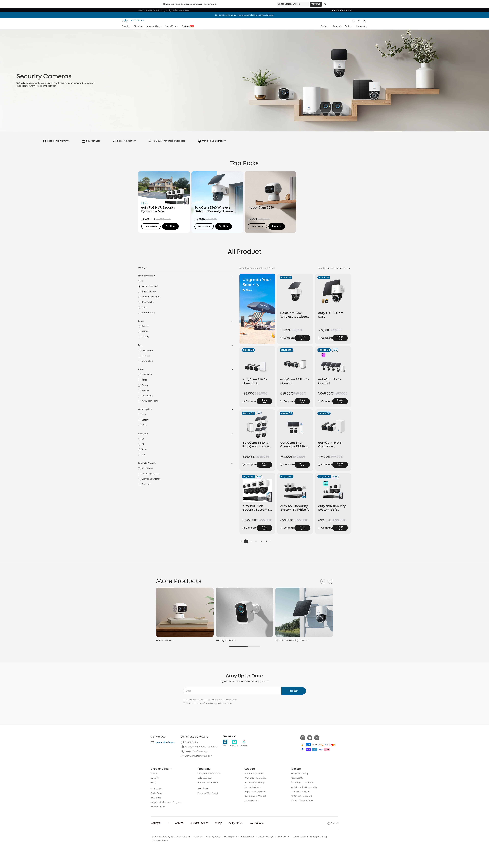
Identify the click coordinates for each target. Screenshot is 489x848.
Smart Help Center (254, 774)
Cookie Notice (299, 836)
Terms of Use (217, 699)
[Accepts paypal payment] (302, 749)
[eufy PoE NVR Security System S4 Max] (257, 490)
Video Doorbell (149, 292)
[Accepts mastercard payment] (333, 744)
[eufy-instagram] (302, 737)
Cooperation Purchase (209, 774)
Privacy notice (247, 836)
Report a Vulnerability (256, 792)
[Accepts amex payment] (308, 744)
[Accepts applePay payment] (314, 744)
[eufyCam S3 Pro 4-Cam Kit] (295, 363)
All (143, 281)
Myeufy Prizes (158, 807)
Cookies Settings (265, 836)
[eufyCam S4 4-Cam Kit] (333, 363)
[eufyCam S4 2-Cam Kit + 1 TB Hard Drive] (295, 427)
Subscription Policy (318, 836)
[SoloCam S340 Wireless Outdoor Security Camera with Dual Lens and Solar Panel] (295, 294)
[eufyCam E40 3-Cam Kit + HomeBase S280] (257, 363)
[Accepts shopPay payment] (308, 749)
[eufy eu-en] (125, 20)
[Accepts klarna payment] (327, 749)
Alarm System (148, 313)
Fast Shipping (192, 742)
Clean (154, 774)
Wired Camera (164, 641)
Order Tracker (158, 793)
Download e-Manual (255, 796)
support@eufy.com (165, 742)
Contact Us (297, 778)
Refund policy (230, 836)
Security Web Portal (208, 793)
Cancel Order (251, 801)
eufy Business (204, 778)
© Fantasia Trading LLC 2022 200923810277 (171, 836)
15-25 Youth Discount (301, 796)
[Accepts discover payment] (321, 744)
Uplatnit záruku (252, 787)
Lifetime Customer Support (198, 756)
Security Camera (150, 286)
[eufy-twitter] (316, 737)
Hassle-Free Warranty (196, 751)
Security (155, 778)
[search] (353, 20)
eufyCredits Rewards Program (166, 802)
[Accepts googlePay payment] (327, 744)
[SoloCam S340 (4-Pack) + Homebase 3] (257, 427)
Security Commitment (302, 783)
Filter (144, 268)
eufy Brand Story (299, 774)
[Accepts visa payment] (321, 749)
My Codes (156, 798)
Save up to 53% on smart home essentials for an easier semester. (244, 15)
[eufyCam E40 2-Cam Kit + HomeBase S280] (333, 427)
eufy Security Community (304, 787)
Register (293, 691)
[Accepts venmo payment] (314, 749)
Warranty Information (256, 778)
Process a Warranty (255, 783)
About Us (197, 836)
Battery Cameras (226, 641)
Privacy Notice (231, 699)
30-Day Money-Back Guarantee (201, 747)
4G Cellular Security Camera (291, 641)
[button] (325, 4)
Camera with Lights (151, 297)
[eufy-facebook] (309, 737)
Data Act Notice (160, 840)
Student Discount (300, 792)
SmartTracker (148, 302)
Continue (315, 4)
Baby (144, 307)
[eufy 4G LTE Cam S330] (333, 294)
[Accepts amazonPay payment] (302, 744)
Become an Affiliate (208, 783)
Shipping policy (213, 836)
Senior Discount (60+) (302, 801)
